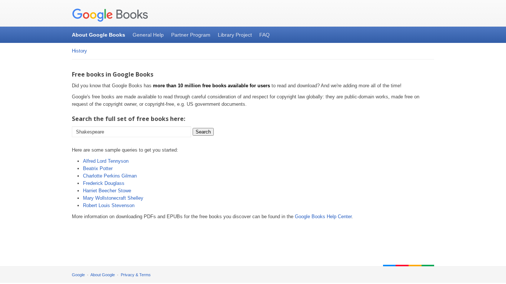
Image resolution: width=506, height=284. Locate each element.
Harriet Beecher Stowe (107, 190)
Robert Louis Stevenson (108, 205)
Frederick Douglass (103, 183)
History (79, 51)
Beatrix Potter (98, 168)
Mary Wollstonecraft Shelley (113, 198)
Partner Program (190, 35)
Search (203, 132)
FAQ (264, 35)
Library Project (235, 35)
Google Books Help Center (323, 216)
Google (78, 275)
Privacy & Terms (136, 275)
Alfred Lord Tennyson (106, 161)
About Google (102, 275)
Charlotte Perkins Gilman (110, 176)
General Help (148, 35)
